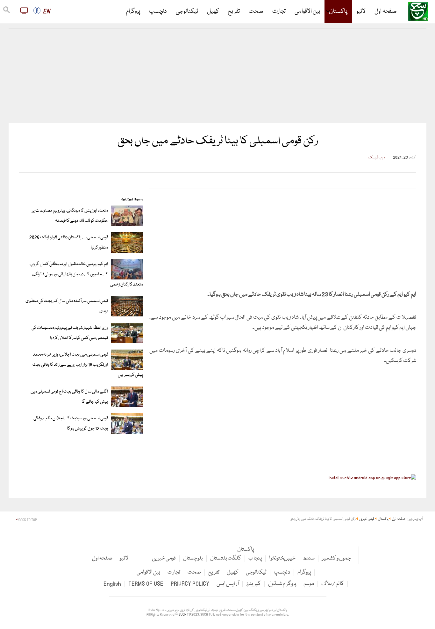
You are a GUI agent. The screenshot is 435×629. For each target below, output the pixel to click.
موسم (308, 584)
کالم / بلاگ (332, 584)
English (112, 584)
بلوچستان (193, 558)
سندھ (309, 558)
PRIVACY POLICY (190, 584)
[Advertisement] (217, 75)
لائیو (361, 11)
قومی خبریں (164, 558)
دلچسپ (158, 11)
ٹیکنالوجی (187, 11)
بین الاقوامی (307, 11)
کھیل (213, 11)
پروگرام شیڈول (282, 584)
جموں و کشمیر (336, 558)
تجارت (279, 11)
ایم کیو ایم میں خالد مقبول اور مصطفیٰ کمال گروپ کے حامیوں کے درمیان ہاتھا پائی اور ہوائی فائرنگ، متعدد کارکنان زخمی (86, 274)
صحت (256, 11)
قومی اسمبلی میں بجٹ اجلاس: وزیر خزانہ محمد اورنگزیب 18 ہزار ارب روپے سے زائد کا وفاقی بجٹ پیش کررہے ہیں (87, 365)
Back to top (27, 520)
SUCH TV (185, 614)
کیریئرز (253, 584)
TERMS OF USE (145, 584)
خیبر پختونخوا (282, 558)
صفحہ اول (385, 11)
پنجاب (255, 558)
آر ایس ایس (228, 584)
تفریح (234, 11)
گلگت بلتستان (225, 558)
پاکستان (338, 11)
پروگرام (133, 11)
